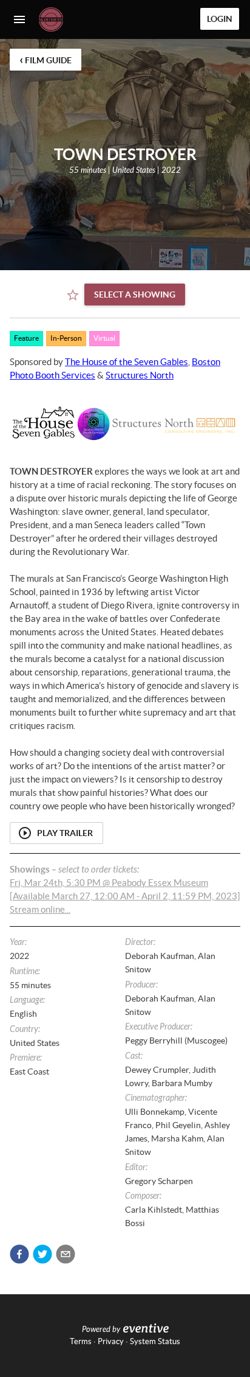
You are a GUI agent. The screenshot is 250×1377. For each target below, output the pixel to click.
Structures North (140, 375)
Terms (81, 1341)
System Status (155, 1341)
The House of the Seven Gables (126, 362)
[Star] (73, 295)
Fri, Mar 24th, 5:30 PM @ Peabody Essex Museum (109, 882)
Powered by (101, 1329)
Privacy (111, 1341)
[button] (19, 1254)
